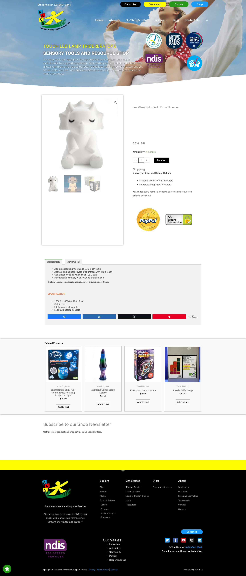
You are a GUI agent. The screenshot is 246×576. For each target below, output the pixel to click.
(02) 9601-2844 (62, 4)
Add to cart (161, 160)
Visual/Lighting (145, 107)
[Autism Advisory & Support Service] (54, 20)
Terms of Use (103, 569)
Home (135, 107)
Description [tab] (53, 261)
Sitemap (114, 569)
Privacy (92, 569)
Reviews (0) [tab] (73, 261)
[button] (178, 4)
